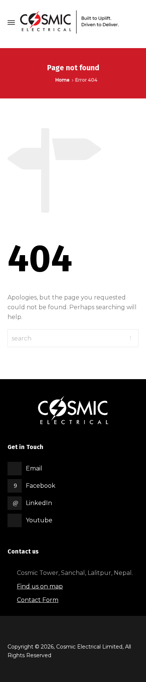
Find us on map (40, 586)
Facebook (40, 485)
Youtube (39, 520)
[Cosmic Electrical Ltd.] (75, 23)
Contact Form (37, 599)
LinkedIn (39, 503)
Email (34, 468)
